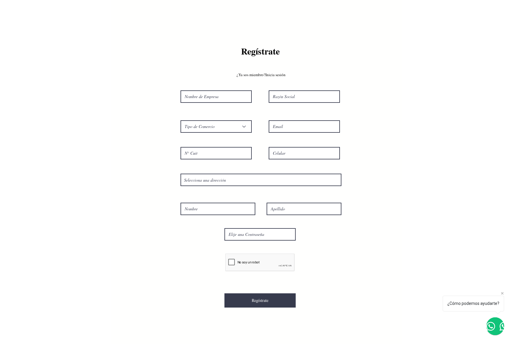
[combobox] (260, 180)
